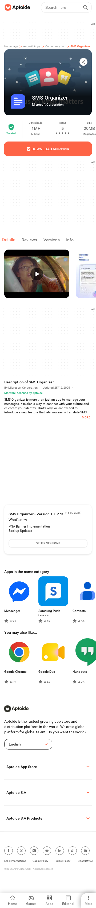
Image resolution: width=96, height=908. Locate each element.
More (86, 417)
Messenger (12, 611)
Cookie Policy (40, 860)
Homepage (11, 46)
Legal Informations (15, 860)
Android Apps (31, 46)
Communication (55, 46)
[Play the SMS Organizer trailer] (36, 274)
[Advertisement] (50, 193)
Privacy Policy (62, 860)
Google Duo (46, 672)
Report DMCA (85, 860)
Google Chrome (15, 672)
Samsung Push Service (49, 613)
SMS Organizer (80, 46)
